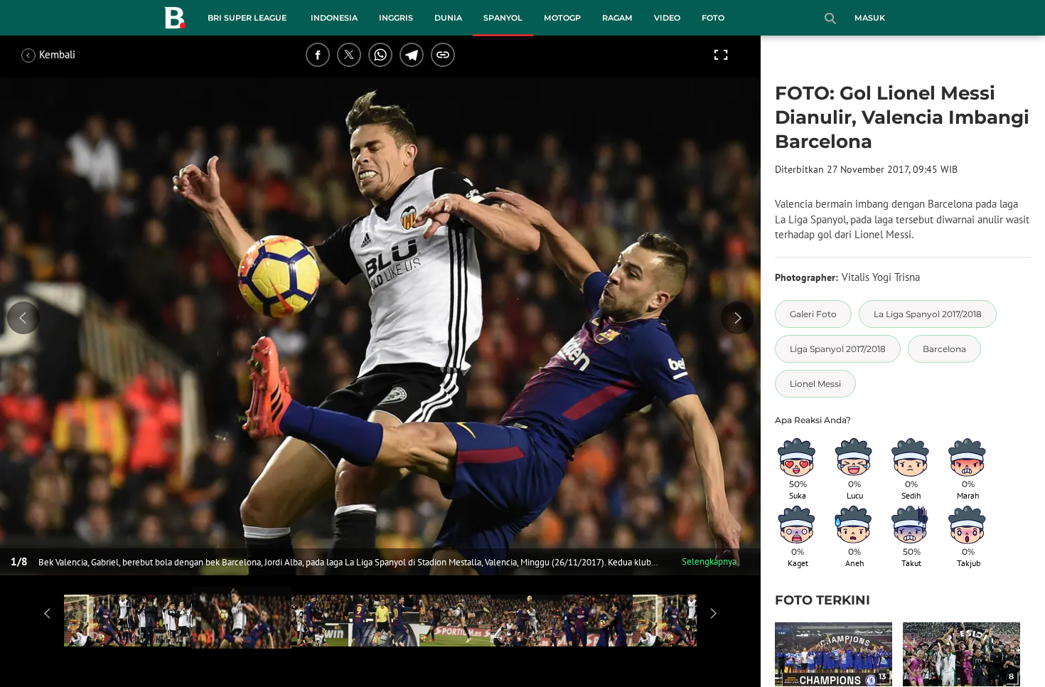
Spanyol (502, 18)
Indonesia (334, 18)
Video (667, 18)
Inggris (396, 18)
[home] (175, 20)
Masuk (869, 18)
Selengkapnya (709, 561)
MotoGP (562, 18)
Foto (713, 18)
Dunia (448, 18)
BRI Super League (247, 18)
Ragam (617, 18)
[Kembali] (74, 54)
